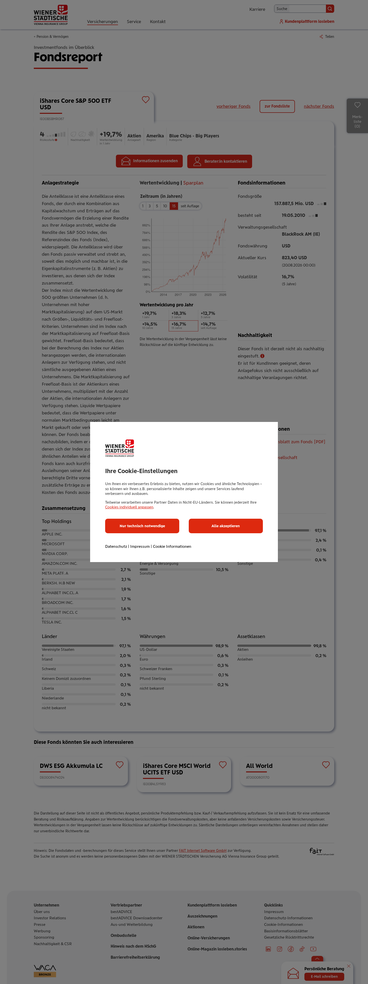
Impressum (140, 546)
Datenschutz (116, 546)
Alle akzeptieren (226, 526)
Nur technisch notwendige (142, 526)
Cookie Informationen (172, 546)
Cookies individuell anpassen (129, 507)
